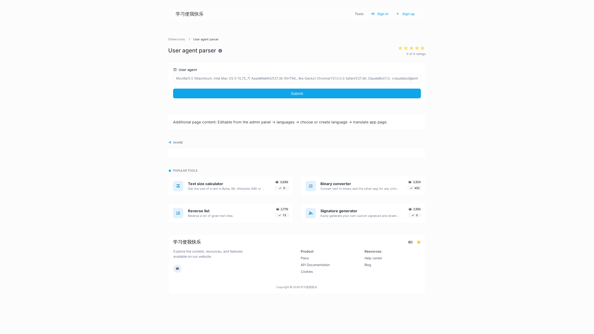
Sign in (382, 14)
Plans (305, 258)
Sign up (408, 14)
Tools (359, 14)
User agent (187, 70)
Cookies (307, 271)
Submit (297, 93)
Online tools (176, 39)
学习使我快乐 (189, 14)
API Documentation (315, 265)
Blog (368, 265)
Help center (373, 258)
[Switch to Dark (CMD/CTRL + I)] (418, 242)
